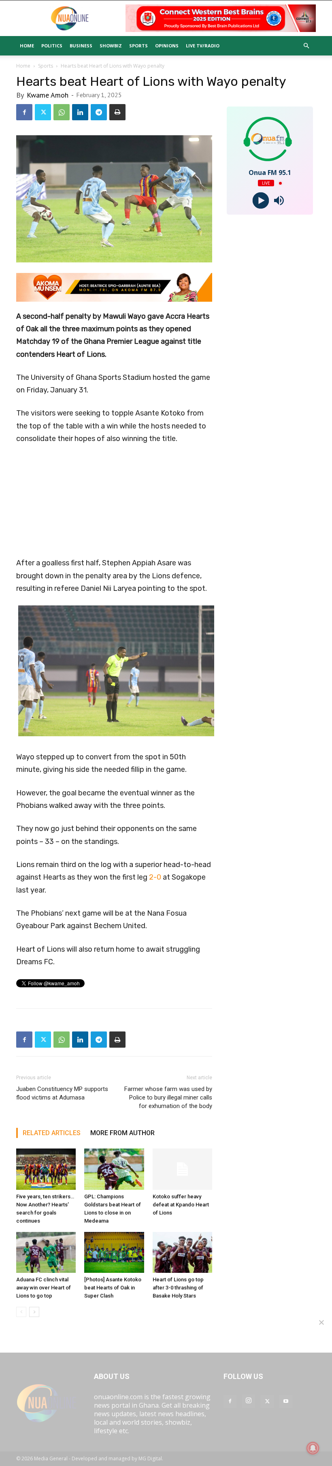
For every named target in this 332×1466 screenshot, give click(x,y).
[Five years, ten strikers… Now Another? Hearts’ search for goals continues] (46, 1169)
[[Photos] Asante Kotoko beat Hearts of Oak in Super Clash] (114, 1252)
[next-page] (34, 1312)
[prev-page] (21, 1312)
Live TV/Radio (202, 46)
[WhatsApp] (61, 112)
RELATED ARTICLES (52, 1133)
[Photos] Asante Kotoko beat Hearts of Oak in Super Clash (112, 1287)
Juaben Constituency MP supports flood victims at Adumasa (62, 1093)
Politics (51, 46)
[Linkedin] (80, 112)
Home (27, 46)
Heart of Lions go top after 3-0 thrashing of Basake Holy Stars (178, 1287)
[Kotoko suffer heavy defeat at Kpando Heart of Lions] (182, 1169)
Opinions (167, 46)
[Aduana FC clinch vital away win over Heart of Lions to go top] (46, 1252)
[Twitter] (43, 112)
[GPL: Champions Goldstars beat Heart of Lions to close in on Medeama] (114, 1169)
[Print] (117, 112)
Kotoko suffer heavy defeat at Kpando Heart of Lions (181, 1204)
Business (81, 46)
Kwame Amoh (47, 95)
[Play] (260, 200)
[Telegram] (99, 112)
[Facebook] (24, 112)
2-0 (155, 877)
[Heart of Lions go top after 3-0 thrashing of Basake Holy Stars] (182, 1252)
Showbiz (111, 46)
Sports (138, 46)
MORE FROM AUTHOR (122, 1133)
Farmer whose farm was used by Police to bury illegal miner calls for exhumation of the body (168, 1097)
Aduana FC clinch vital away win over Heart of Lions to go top (43, 1287)
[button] (306, 45)
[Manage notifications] (312, 1448)
